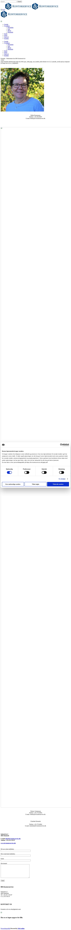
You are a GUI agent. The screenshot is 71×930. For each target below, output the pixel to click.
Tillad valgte (35, 484)
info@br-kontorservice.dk (13, 838)
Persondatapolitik (5, 928)
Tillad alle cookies (58, 484)
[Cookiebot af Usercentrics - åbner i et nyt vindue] (61, 445)
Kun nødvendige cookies (12, 484)
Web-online (21, 928)
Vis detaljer (62, 479)
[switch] (26, 472)
